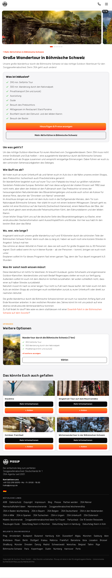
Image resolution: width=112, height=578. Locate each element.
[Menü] (106, 4)
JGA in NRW (8, 515)
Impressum (40, 502)
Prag (5, 536)
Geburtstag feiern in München (36, 524)
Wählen (64, 360)
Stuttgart (34, 540)
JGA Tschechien (40, 515)
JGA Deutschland (69, 511)
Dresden (28, 544)
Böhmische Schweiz (12, 549)
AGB (5, 502)
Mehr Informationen (29, 404)
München (87, 536)
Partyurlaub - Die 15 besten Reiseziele (85, 520)
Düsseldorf (67, 536)
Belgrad (81, 544)
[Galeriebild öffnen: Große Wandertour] (51, 27)
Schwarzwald (58, 544)
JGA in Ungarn (57, 515)
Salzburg (98, 536)
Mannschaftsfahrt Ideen (14, 506)
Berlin (25, 540)
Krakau (44, 540)
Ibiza (85, 540)
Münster (18, 544)
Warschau (71, 544)
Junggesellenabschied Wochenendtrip (67, 506)
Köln (58, 536)
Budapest (27, 536)
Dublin (48, 549)
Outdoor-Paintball (14, 435)
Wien (106, 536)
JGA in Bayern (38, 511)
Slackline (9, 399)
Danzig (38, 544)
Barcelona (75, 540)
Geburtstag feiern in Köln (94, 524)
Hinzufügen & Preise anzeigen (56, 126)
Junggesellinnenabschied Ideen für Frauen (45, 520)
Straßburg (7, 544)
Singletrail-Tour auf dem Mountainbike (78, 399)
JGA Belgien (53, 511)
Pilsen (17, 540)
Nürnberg (57, 549)
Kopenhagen (37, 549)
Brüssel (103, 540)
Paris (26, 549)
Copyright (28, 502)
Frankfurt (64, 540)
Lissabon (93, 540)
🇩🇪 (5, 490)
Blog (50, 502)
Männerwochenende (37, 506)
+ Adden (29, 410)
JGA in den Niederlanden (91, 511)
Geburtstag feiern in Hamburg (66, 524)
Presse (57, 502)
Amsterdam (15, 536)
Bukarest (38, 536)
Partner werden (70, 502)
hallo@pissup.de (10, 485)
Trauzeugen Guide (11, 524)
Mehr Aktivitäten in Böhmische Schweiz (23, 51)
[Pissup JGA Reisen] (4, 4)
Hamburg (49, 536)
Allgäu (78, 536)
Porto (78, 549)
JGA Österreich (91, 515)
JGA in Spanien (23, 515)
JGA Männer (86, 502)
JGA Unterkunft (74, 515)
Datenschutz (15, 502)
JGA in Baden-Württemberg (16, 511)
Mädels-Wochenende (13, 520)
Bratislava (7, 540)
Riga (98, 544)
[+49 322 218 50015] (99, 4)
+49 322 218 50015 (11, 482)
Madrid (46, 544)
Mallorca (53, 540)
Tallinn (90, 544)
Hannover (68, 549)
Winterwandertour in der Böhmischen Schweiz (82, 435)
